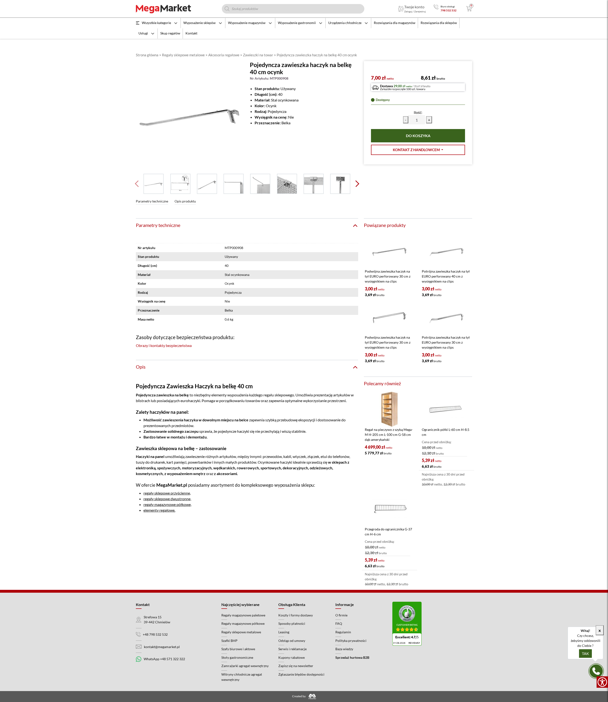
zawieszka (165, 395)
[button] (418, 150)
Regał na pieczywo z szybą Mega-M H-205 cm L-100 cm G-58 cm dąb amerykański (389, 435)
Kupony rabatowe (291, 657)
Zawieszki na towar (258, 55)
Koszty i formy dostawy (295, 615)
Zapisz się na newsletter (295, 666)
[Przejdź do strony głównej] (163, 8)
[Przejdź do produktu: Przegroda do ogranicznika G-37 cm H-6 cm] (389, 509)
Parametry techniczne (152, 201)
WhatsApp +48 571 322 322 (164, 659)
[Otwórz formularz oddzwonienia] (596, 671)
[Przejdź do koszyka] (469, 8)
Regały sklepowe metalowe (183, 55)
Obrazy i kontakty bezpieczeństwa (164, 345)
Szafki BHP (229, 641)
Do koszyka (418, 135)
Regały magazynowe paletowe (243, 615)
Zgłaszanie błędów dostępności (301, 674)
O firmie (341, 615)
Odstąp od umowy (291, 641)
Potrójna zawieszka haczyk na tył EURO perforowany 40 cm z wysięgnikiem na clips (446, 276)
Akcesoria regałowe (223, 55)
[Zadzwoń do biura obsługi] (436, 9)
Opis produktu (185, 201)
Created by (299, 696)
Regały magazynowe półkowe (243, 623)
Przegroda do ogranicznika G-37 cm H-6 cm (388, 531)
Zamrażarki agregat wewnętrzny (245, 666)
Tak (585, 653)
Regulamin (343, 632)
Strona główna (147, 55)
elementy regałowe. (159, 510)
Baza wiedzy (344, 649)
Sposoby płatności (291, 623)
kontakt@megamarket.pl (162, 647)
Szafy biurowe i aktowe (238, 649)
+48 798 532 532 (155, 634)
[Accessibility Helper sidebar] (602, 682)
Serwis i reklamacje (292, 649)
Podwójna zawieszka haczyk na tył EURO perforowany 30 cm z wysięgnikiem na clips (387, 276)
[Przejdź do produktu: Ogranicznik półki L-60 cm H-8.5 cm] (446, 409)
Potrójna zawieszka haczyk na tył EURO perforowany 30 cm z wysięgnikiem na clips (446, 342)
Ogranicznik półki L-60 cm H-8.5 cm (445, 432)
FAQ (338, 623)
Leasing (283, 632)
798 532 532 (448, 10)
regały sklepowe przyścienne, (167, 493)
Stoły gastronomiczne (237, 657)
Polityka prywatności (350, 641)
